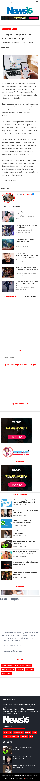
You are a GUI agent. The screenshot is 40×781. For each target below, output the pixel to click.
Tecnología (20, 669)
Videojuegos (29, 669)
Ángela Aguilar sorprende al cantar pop (25, 213)
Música (22, 666)
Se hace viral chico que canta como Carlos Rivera (25, 511)
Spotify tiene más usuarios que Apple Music (24, 542)
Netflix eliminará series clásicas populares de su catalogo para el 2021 (27, 269)
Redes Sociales (6, 669)
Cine (10, 733)
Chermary (27, 194)
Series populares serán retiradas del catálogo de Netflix (25, 563)
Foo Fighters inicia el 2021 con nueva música (26, 227)
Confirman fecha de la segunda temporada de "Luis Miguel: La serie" (27, 283)
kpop (9, 673)
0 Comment (30, 42)
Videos (4, 673)
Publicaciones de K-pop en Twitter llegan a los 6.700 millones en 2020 (25, 501)
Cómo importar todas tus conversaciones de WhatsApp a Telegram (24, 522)
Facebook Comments (30, 296)
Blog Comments (10, 296)
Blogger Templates (9, 778)
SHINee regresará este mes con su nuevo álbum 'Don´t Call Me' (25, 553)
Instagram (8, 29)
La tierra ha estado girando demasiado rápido (25, 241)
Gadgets (27, 733)
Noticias (14, 29)
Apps (3, 29)
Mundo (16, 666)
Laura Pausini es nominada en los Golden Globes (25, 532)
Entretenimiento (7, 666)
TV (14, 669)
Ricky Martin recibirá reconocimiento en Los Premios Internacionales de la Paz (27, 255)
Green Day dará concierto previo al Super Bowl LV (25, 573)
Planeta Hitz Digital (19, 776)
